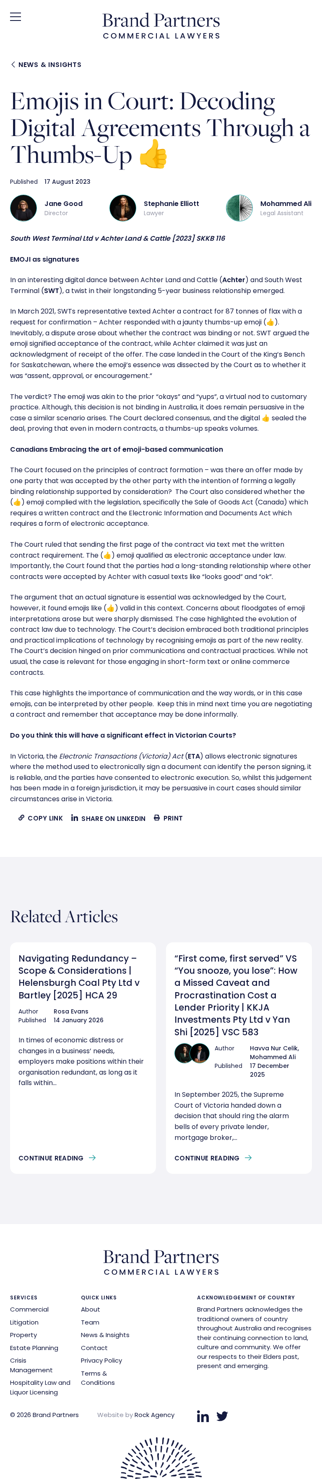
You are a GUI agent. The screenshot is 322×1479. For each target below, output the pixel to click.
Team (90, 1322)
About (90, 1309)
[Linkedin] (203, 1416)
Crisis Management (31, 1365)
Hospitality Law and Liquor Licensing (40, 1387)
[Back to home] (161, 36)
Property (23, 1334)
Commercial (29, 1309)
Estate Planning (34, 1347)
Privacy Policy (101, 1360)
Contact (94, 1347)
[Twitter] (222, 1416)
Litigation (24, 1322)
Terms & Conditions (98, 1378)
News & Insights (49, 64)
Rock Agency (154, 1414)
